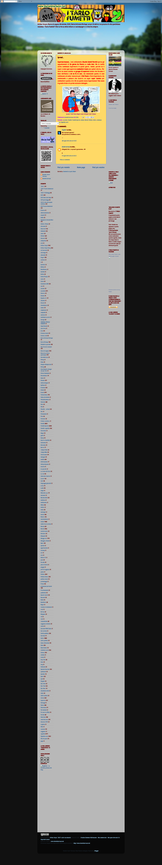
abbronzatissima (45, 213)
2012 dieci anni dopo (46, 197)
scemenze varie (44, 650)
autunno (43, 260)
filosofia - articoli (45, 409)
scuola (42, 657)
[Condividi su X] (90, 117)
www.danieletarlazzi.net (57, 841)
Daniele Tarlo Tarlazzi (113, 104)
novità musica (44, 531)
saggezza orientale (45, 624)
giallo (42, 435)
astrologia (43, 252)
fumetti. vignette (45, 428)
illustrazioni (44, 454)
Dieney (42, 359)
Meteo (42, 505)
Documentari (44, 375)
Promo (42, 584)
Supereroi (43, 700)
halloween (43, 442)
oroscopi (43, 550)
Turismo (43, 715)
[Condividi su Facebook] (91, 117)
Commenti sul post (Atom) (69, 171)
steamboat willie (45, 691)
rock (42, 619)
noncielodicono (44, 519)
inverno (43, 466)
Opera (42, 543)
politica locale (44, 579)
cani (42, 286)
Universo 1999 (44, 722)
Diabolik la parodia (46, 344)
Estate (42, 390)
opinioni (43, 545)
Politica (91, 120)
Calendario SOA (44, 284)
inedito (42, 459)
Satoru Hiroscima (45, 643)
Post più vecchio (98, 167)
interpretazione (45, 464)
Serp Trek (43, 660)
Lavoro (42, 478)
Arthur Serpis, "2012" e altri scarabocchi (60, 837)
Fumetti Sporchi (76, 120)
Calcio (42, 281)
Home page (81, 167)
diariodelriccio (44, 357)
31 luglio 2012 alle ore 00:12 (69, 156)
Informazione (44, 462)
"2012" (42, 186)
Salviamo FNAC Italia (46, 628)
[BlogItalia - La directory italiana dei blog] (47, 770)
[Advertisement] (48, 802)
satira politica (44, 640)
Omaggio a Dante (45, 541)
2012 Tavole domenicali (46, 206)
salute (42, 626)
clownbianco (44, 305)
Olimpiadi (43, 536)
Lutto (42, 488)
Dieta (42, 362)
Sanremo (43, 636)
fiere (42, 404)
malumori (43, 495)
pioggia (42, 567)
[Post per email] (82, 117)
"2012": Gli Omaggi (45, 193)
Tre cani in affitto (45, 712)
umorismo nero (44, 719)
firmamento (44, 414)
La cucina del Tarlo (45, 471)
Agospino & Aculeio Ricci (47, 220)
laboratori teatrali (45, 476)
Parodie (43, 562)
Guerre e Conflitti (45, 440)
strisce (42, 698)
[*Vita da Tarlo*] (48, 142)
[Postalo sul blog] (88, 117)
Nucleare (43, 533)
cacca (42, 279)
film (42, 407)
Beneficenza (44, 269)
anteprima (43, 241)
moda (42, 510)
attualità (43, 255)
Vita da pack (44, 738)
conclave (43, 315)
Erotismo (43, 387)
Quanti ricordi (44, 595)
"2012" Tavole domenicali (47, 189)
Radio (42, 600)
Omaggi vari (44, 538)
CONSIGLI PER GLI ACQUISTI (45, 322)
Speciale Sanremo (45, 669)
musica (42, 514)
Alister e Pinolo (44, 224)
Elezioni (43, 380)
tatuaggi (43, 703)
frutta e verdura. (45, 421)
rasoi (42, 609)
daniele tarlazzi (66, 147)
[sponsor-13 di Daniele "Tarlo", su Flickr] (44, 94)
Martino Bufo (44, 498)
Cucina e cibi (44, 336)
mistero (42, 507)
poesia (42, 572)
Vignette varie (64, 122)
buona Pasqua (44, 276)
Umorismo (43, 717)
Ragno (42, 604)
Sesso (42, 662)
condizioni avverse (45, 317)
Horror (42, 447)
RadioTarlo (43, 602)
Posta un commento (65, 160)
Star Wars (43, 688)
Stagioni (43, 681)
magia (42, 490)
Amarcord (43, 229)
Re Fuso (42, 612)
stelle (42, 693)
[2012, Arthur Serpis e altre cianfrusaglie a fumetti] (114, 288)
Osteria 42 (43, 557)
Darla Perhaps (44, 342)
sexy (42, 664)
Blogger (97, 851)
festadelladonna (45, 399)
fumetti (70, 120)
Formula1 (43, 419)
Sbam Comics (44, 648)
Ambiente (43, 231)
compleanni (43, 310)
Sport (42, 676)
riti (41, 616)
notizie (82, 120)
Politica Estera (44, 577)
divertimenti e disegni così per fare (46, 370)
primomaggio (44, 581)
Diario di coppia (45, 351)
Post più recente (64, 167)
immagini (43, 457)
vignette (43, 734)
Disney (42, 367)
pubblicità (43, 593)
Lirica (42, 486)
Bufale (42, 274)
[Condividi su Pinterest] (93, 117)
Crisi (42, 331)
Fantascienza (44, 395)
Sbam (42, 645)
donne (42, 378)
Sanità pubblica (45, 633)
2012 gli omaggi (45, 200)
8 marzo (43, 210)
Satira (94, 120)
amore (42, 233)
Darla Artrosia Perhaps (47, 338)
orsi (42, 553)
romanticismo (44, 621)
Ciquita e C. (43, 298)
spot (42, 679)
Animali (43, 236)
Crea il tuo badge (112, 108)
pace (42, 560)
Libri (42, 481)
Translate (46, 128)
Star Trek (43, 686)
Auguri (42, 257)
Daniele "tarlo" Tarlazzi (46, 175)
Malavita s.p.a (44, 493)
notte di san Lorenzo (46, 524)
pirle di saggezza (45, 569)
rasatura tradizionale (46, 607)
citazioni (43, 300)
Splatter (43, 674)
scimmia (43, 655)
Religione (43, 614)
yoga (42, 741)
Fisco (42, 416)
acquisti (43, 215)
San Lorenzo (44, 631)
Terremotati (44, 710)
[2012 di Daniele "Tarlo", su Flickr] (111, 183)
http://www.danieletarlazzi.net (82, 843)
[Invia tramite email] (86, 117)
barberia (43, 264)
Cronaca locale (44, 333)
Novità (86, 120)
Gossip (42, 438)
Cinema (42, 296)
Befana (42, 267)
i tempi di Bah (44, 450)
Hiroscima (43, 445)
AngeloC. (64, 130)
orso (42, 555)
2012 (42, 195)
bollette (43, 272)
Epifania (43, 385)
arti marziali (44, 250)
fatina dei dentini (45, 397)
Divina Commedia (45, 373)
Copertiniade (44, 326)
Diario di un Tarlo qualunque (45, 354)
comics (42, 308)
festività (43, 402)
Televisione (43, 707)
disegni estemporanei (46, 364)
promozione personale (46, 586)
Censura (43, 293)
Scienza (42, 652)
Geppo (42, 433)
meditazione (44, 502)
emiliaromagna (44, 383)
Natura (43, 517)
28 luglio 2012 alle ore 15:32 (69, 141)
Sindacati (43, 667)
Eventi (42, 392)
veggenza (43, 731)
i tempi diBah (44, 452)
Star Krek (43, 683)
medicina (43, 500)
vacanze (43, 729)
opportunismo (44, 548)
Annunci (43, 238)
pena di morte (44, 565)
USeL (42, 727)
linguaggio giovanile (46, 483)
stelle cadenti (44, 695)
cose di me (43, 328)
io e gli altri (44, 469)
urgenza (43, 724)
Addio (42, 217)
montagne (43, 512)
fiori (42, 411)
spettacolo (43, 671)
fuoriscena (43, 431)
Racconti (43, 597)
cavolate (65, 120)
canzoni (43, 288)
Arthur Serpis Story (46, 248)
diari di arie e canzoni (46, 347)
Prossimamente (44, 590)
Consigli (43, 320)
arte (42, 243)
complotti (43, 312)
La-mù (42, 474)
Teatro (42, 705)
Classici (42, 303)
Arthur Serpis (44, 245)
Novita (42, 526)
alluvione (43, 226)
